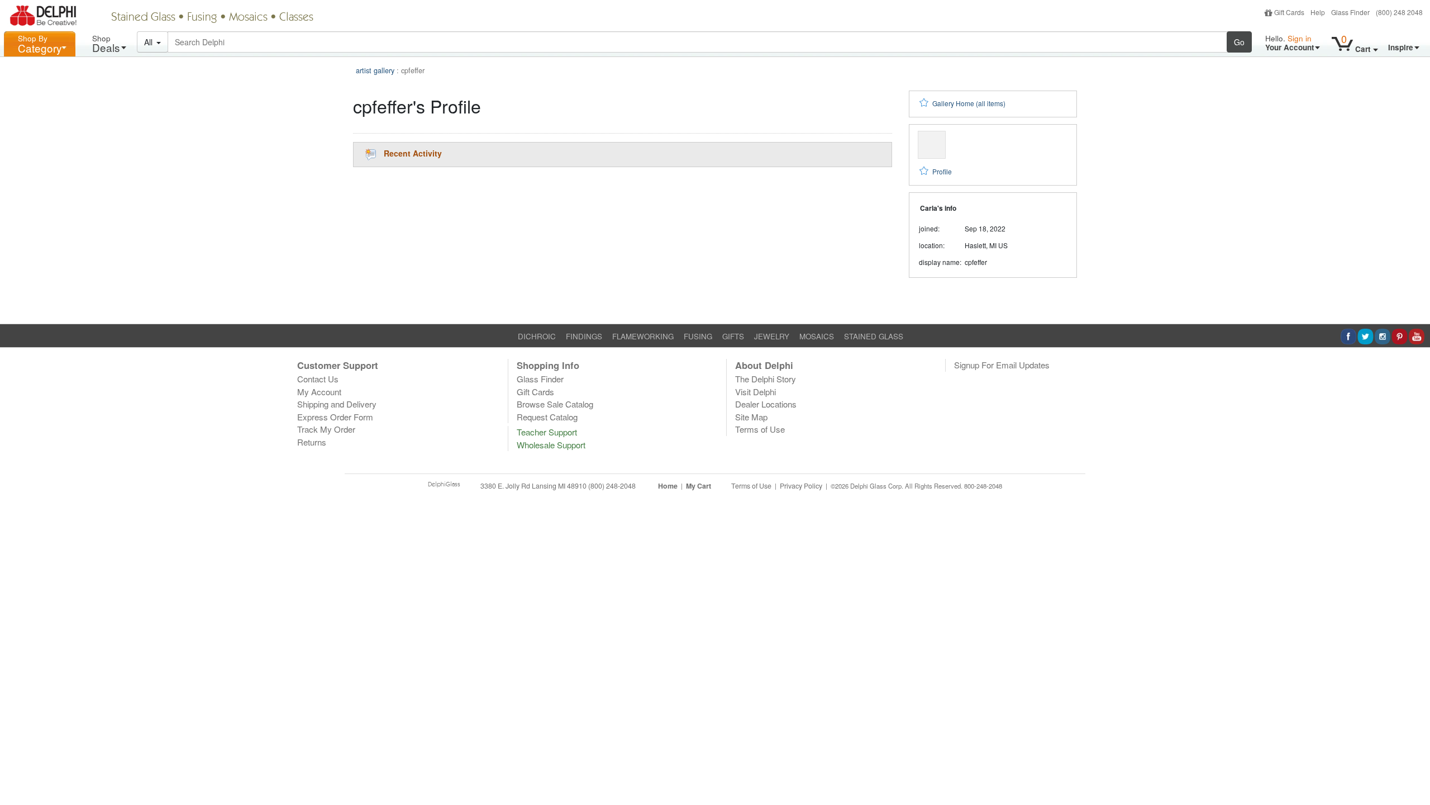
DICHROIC (537, 336)
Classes (296, 18)
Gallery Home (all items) (968, 103)
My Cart (698, 486)
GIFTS (733, 336)
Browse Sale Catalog (555, 404)
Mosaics (248, 18)
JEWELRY (771, 336)
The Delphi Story (765, 379)
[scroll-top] (1413, 492)
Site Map (751, 417)
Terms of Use (760, 429)
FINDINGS (584, 336)
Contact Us (318, 379)
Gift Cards (1289, 12)
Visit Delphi (755, 391)
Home (668, 486)
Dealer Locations (766, 404)
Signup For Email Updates (1002, 365)
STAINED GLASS (873, 336)
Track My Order (326, 429)
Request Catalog (547, 417)
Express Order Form (335, 417)
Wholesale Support (551, 445)
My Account (319, 391)
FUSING (698, 336)
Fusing (202, 18)
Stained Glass (143, 18)
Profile (942, 171)
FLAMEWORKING (643, 336)
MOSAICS (816, 336)
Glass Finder (1350, 12)
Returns (311, 442)
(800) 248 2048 (1399, 12)
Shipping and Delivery (336, 404)
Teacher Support (547, 432)
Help (1317, 12)
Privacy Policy (801, 486)
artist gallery (375, 70)
